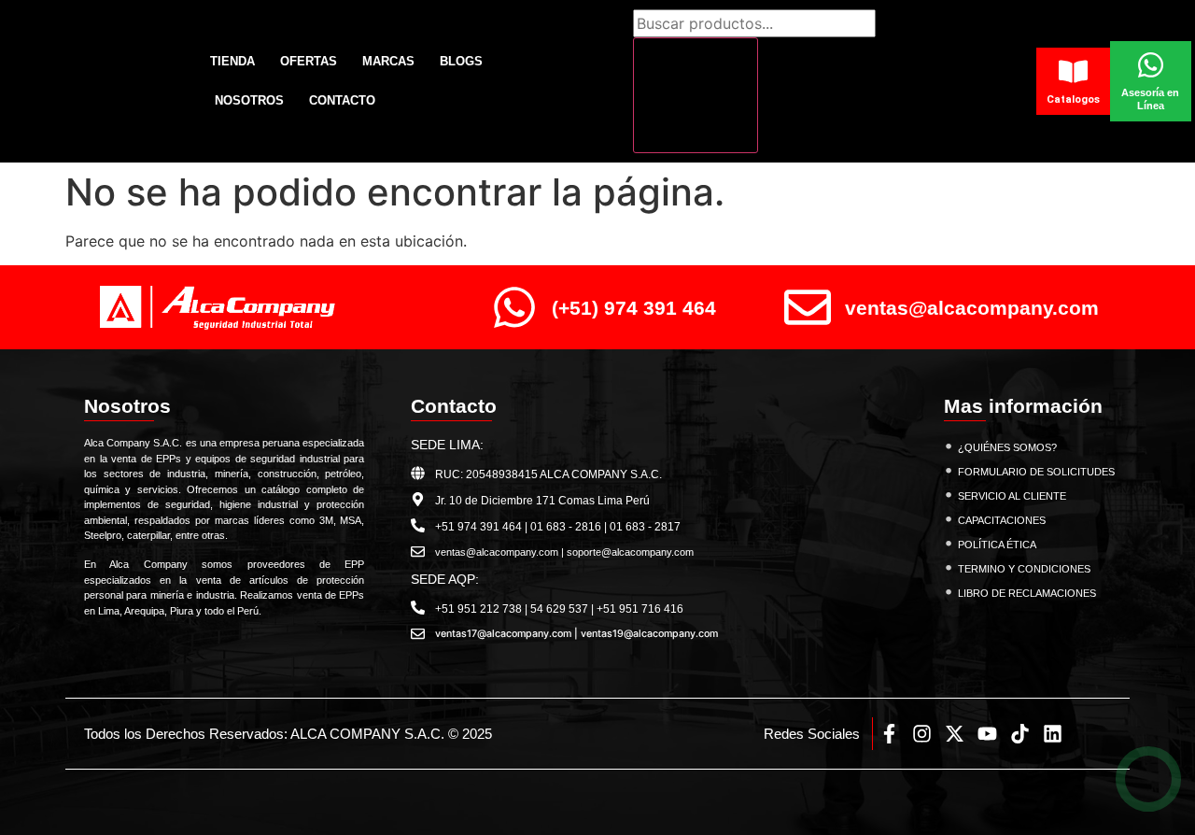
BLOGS (461, 61)
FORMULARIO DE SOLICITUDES (1036, 471)
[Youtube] (987, 733)
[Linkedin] (1052, 733)
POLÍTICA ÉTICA (997, 544)
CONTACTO (342, 100)
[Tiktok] (1020, 733)
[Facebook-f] (889, 733)
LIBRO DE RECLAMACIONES (1027, 593)
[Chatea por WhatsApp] (1149, 779)
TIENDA (232, 61)
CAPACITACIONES (1002, 520)
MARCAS (388, 61)
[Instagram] (922, 733)
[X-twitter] (954, 733)
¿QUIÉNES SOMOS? (1007, 447)
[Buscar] (695, 95)
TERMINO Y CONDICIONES (1024, 568)
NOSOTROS (249, 100)
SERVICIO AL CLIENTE (1012, 496)
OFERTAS (308, 61)
